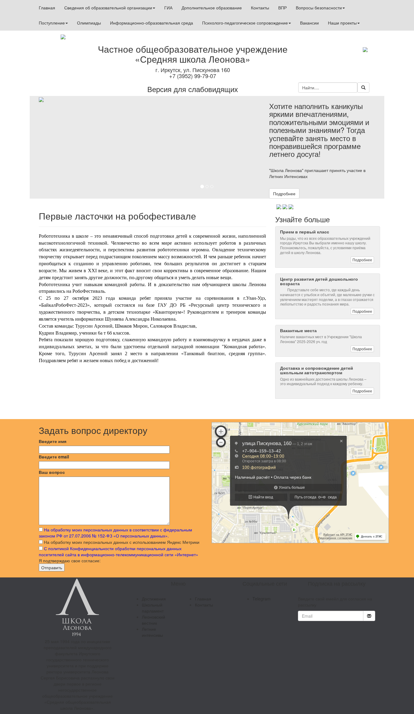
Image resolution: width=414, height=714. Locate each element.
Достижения (154, 599)
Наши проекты (342, 23)
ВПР (282, 8)
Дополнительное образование (212, 8)
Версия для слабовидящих (192, 89)
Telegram (261, 599)
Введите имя (52, 441)
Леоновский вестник (153, 620)
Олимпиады (89, 23)
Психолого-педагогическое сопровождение (245, 23)
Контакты (260, 8)
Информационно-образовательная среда (151, 23)
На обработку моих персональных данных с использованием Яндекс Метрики (121, 542)
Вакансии (309, 23)
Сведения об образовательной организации (108, 8)
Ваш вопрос (52, 472)
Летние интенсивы (152, 632)
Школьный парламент (153, 608)
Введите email (54, 457)
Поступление (52, 23)
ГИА (168, 8)
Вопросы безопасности (319, 8)
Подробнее (284, 193)
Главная (47, 8)
